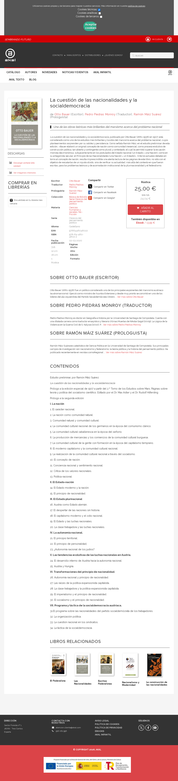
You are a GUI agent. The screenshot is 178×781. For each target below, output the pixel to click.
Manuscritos (74, 55)
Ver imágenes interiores (24, 173)
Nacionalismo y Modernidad (130, 683)
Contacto (57, 55)
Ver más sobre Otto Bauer (130, 297)
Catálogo (13, 72)
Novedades (49, 72)
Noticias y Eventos (75, 72)
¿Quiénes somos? (114, 55)
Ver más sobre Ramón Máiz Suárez (124, 352)
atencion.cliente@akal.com (68, 727)
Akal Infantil (102, 72)
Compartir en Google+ (104, 198)
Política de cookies (107, 724)
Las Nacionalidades (82, 682)
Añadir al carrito (147, 210)
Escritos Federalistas (105, 682)
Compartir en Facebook (104, 192)
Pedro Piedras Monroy (100, 114)
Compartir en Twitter (103, 186)
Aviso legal (102, 721)
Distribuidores (93, 55)
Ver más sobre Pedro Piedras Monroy (122, 324)
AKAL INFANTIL (103, 734)
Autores (31, 72)
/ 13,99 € (145, 222)
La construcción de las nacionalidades (156, 683)
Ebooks (99, 731)
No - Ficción (76, 213)
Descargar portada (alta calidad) (24, 164)
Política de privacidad (108, 727)
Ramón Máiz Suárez (147, 114)
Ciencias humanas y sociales (75, 209)
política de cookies (136, 6)
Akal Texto (16, 79)
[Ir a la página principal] (10, 54)
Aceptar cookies (90, 26)
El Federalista (58, 680)
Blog (32, 79)
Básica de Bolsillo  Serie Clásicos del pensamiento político (78, 200)
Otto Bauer (62, 114)
